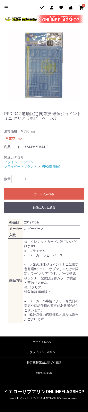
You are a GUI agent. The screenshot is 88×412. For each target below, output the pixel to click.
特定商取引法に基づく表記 (44, 362)
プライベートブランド (20, 162)
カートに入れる (44, 194)
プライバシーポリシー (44, 352)
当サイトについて (44, 341)
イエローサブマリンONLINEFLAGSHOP (44, 391)
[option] (44, 64)
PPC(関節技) (51, 166)
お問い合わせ (44, 373)
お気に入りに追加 (44, 207)
